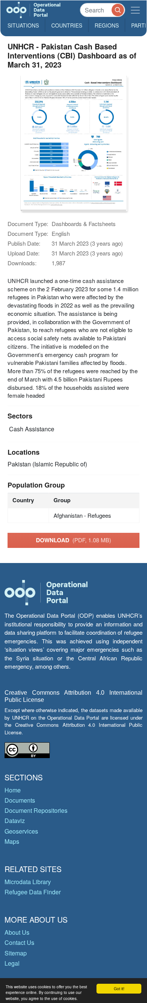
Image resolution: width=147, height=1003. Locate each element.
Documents (20, 800)
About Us (17, 932)
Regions (107, 25)
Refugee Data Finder (33, 892)
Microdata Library (28, 881)
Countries (66, 25)
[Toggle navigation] (135, 10)
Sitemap (16, 953)
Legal (12, 963)
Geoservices (21, 831)
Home (13, 790)
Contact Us (19, 942)
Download (73, 540)
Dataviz (15, 820)
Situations (23, 25)
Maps (12, 841)
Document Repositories (36, 810)
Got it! (119, 988)
